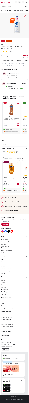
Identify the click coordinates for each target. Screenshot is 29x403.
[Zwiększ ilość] (8, 56)
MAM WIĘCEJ (8, 41)
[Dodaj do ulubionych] (24, 16)
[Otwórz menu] (26, 2)
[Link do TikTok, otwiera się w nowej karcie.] (8, 231)
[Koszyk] (23, 2)
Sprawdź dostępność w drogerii (11, 131)
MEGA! (3, 41)
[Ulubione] (19, 2)
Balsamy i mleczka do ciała (21, 10)
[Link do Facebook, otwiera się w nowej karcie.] (5, 231)
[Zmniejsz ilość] (3, 56)
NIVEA (3, 44)
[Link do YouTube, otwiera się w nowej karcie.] (12, 231)
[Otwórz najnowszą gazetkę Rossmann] (11, 358)
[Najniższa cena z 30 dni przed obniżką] (14, 127)
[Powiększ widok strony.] (18, 396)
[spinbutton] (5, 56)
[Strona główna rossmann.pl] (5, 2)
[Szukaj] (26, 6)
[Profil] (16, 2)
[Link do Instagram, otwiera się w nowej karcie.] (2, 231)
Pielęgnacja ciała (8, 10)
